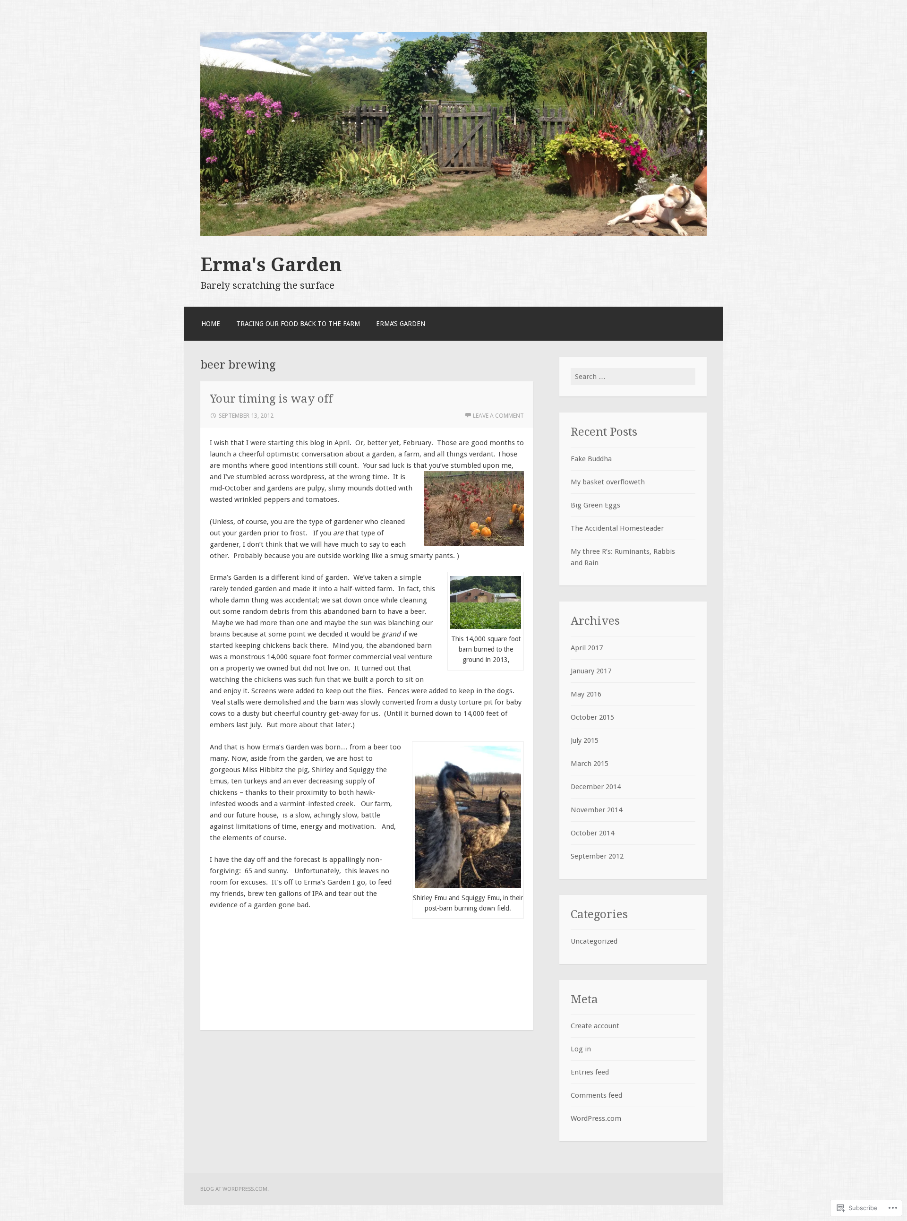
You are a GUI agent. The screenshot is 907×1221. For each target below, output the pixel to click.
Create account (595, 1026)
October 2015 (592, 717)
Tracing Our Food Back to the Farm (298, 323)
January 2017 (591, 671)
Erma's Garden (271, 264)
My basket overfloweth (608, 482)
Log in (581, 1049)
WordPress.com (596, 1118)
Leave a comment (498, 415)
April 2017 (587, 648)
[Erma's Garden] (453, 234)
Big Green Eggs (595, 505)
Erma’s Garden (400, 323)
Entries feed (590, 1072)
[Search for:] (633, 376)
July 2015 (585, 740)
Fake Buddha (591, 459)
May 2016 (586, 694)
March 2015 (589, 763)
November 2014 (596, 810)
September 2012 (597, 856)
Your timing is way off (271, 398)
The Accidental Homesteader (617, 528)
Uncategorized (594, 941)
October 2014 (592, 833)
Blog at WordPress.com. (234, 1189)
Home (210, 323)
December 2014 (596, 786)
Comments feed (596, 1095)
